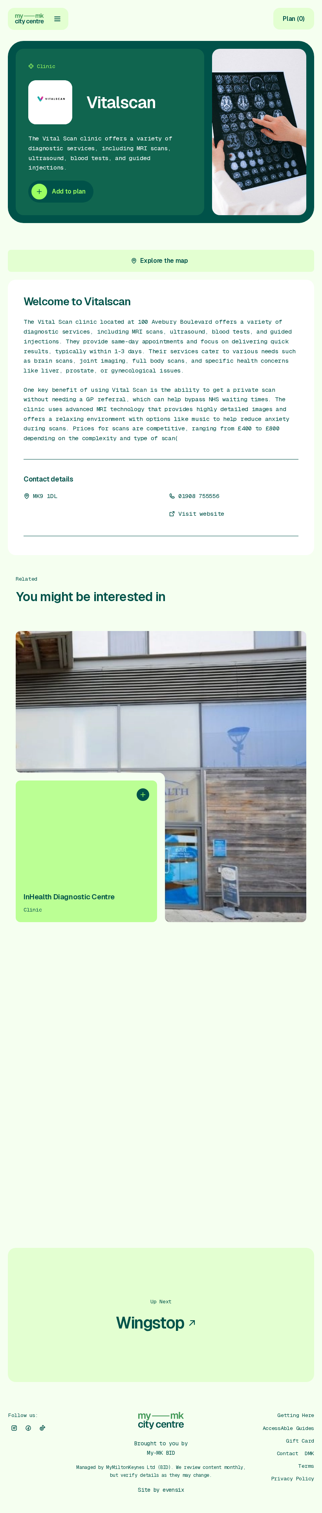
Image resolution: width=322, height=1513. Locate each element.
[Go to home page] (29, 19)
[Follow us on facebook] (28, 1428)
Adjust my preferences (239, 1481)
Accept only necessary (239, 1456)
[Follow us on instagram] (14, 1428)
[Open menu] (57, 19)
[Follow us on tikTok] (42, 1428)
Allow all (238, 1432)
